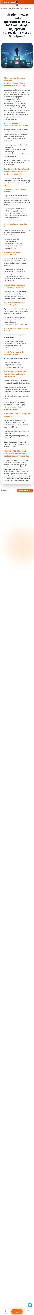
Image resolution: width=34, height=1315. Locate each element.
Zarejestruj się (23, 490)
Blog (5, 8)
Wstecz (5, 490)
